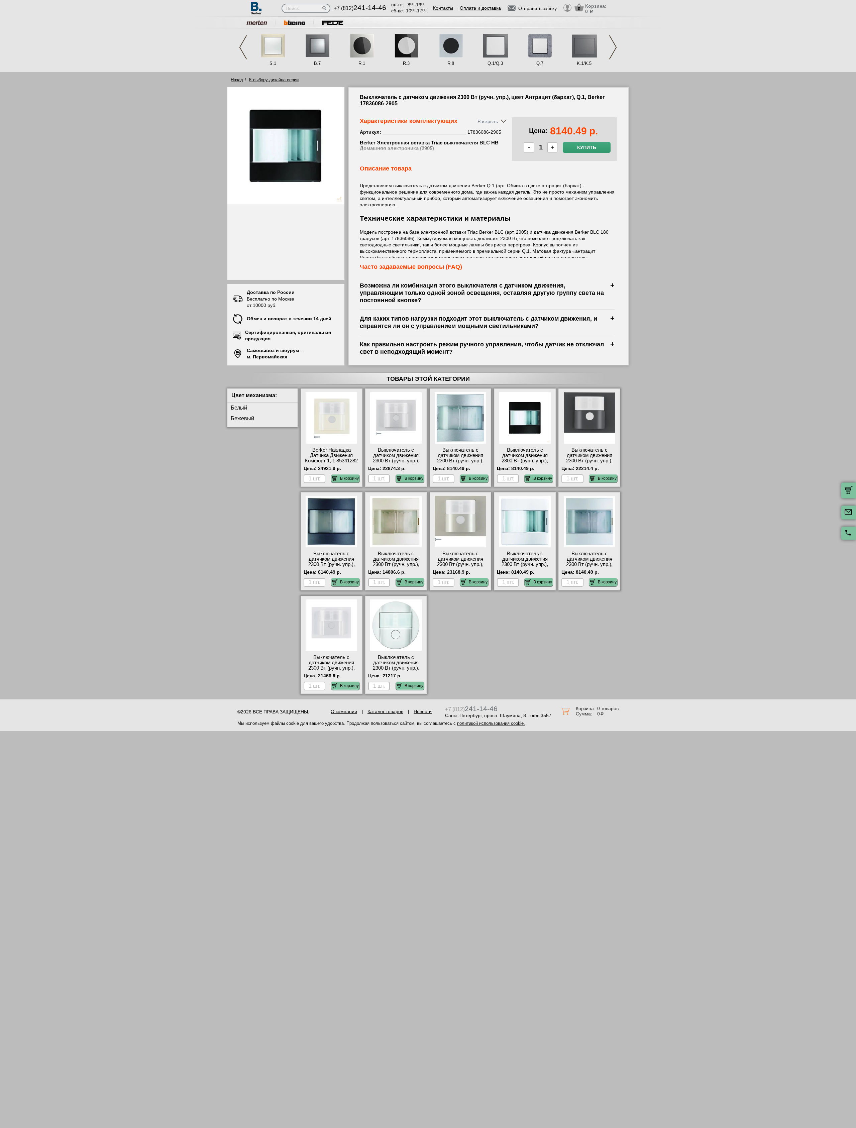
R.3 (406, 63)
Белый (239, 408)
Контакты (443, 8)
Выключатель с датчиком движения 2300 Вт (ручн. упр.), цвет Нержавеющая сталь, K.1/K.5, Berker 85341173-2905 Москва (460, 567)
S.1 (273, 63)
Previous (243, 47)
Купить (586, 147)
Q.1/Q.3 (495, 63)
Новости (423, 711)
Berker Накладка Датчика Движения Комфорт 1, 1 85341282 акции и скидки (331, 458)
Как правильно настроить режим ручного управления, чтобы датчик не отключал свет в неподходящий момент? (482, 348)
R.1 (361, 63)
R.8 (450, 63)
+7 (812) (360, 8)
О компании (344, 711)
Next (613, 47)
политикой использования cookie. (491, 723)
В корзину (349, 478)
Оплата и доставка (480, 8)
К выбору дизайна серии (274, 79)
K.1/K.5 (584, 63)
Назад (237, 79)
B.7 (317, 63)
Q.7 (539, 63)
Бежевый (242, 418)
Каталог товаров (385, 711)
